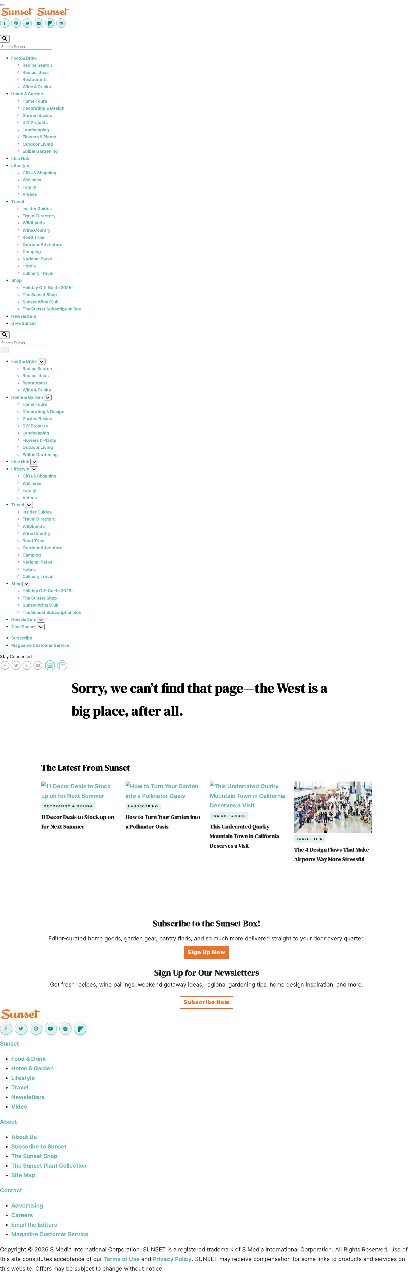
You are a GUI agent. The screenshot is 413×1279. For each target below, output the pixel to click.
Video (19, 1106)
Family (29, 187)
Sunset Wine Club (40, 302)
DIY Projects (35, 122)
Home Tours (34, 101)
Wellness (31, 180)
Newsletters (23, 316)
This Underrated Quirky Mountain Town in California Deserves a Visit (244, 836)
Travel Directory (39, 216)
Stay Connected (16, 656)
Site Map (23, 1175)
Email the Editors (34, 1224)
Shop (16, 280)
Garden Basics (37, 115)
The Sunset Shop (39, 294)
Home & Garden (27, 93)
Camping (31, 251)
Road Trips (33, 237)
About (8, 1121)
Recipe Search (37, 65)
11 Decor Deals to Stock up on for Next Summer (77, 821)
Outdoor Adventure (42, 244)
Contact (11, 1190)
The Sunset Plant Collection (49, 1165)
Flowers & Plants (39, 136)
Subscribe (21, 638)
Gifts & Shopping (39, 172)
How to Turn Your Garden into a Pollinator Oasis (163, 821)
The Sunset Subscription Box (51, 309)
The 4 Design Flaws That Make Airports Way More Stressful (331, 854)
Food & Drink (24, 58)
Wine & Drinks (36, 86)
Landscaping (35, 129)
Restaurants (34, 79)
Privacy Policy (172, 1259)
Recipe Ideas (35, 72)
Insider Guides (37, 208)
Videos (29, 194)
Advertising (27, 1205)
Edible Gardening (40, 151)
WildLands (33, 223)
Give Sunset (23, 323)
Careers (22, 1215)
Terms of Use (122, 1259)
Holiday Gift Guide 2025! (47, 287)
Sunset (9, 1043)
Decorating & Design (43, 108)
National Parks (37, 259)
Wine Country (36, 230)
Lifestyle (20, 165)
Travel (17, 201)
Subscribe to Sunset (39, 1146)
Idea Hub (20, 158)
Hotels (29, 266)
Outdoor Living (37, 144)
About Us (24, 1137)
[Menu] (2, 5)
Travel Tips (310, 839)
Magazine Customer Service (40, 645)
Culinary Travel (37, 273)
